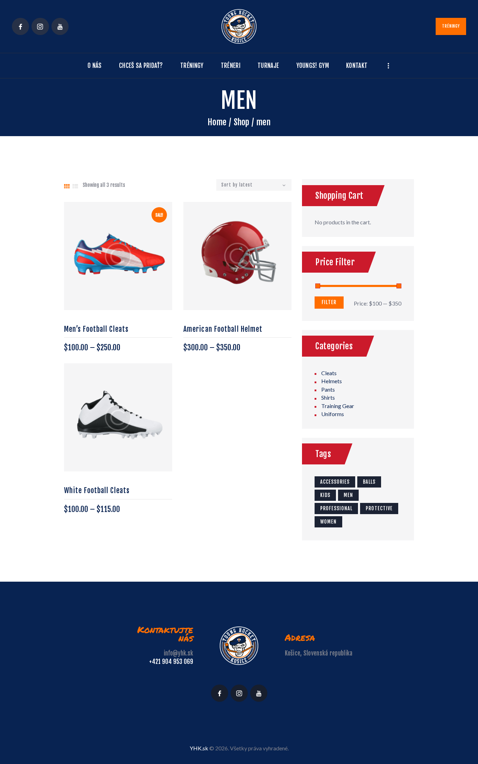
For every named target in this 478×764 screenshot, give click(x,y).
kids (325, 495)
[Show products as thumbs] (67, 186)
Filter (329, 302)
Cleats (329, 373)
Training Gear (337, 405)
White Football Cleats (96, 490)
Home (217, 122)
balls (369, 482)
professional (336, 508)
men (348, 495)
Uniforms (332, 414)
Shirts (328, 397)
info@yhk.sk (178, 653)
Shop (241, 122)
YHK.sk (199, 748)
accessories (335, 482)
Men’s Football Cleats (96, 329)
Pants (328, 389)
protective (379, 508)
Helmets (331, 381)
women (328, 522)
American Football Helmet (222, 329)
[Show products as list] (75, 186)
